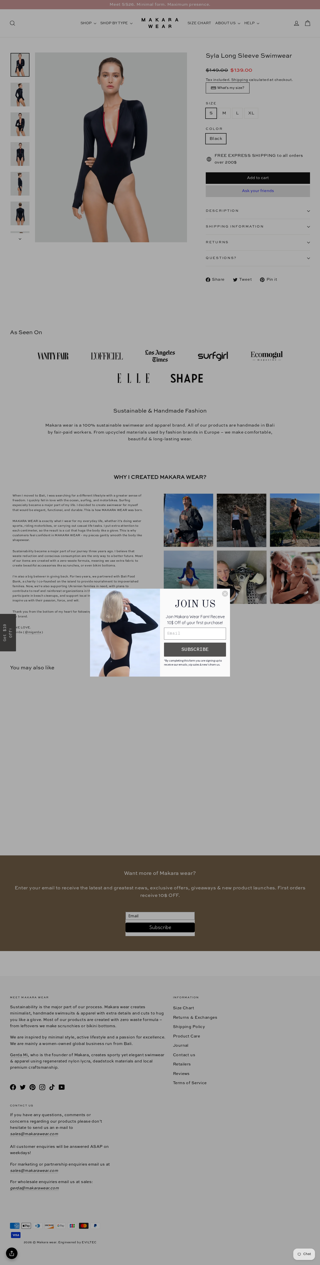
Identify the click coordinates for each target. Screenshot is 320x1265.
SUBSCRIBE (195, 649)
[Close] (225, 594)
